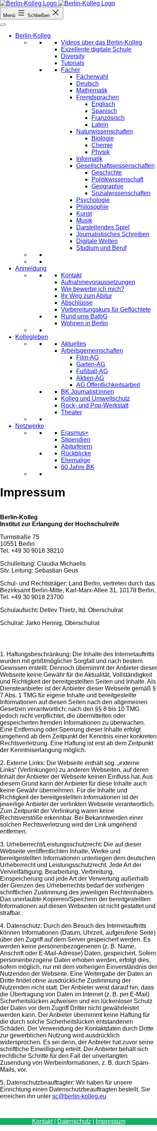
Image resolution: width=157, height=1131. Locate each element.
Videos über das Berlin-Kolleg (101, 42)
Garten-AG (90, 364)
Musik (84, 220)
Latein (99, 124)
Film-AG (87, 357)
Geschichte (106, 172)
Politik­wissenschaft (117, 179)
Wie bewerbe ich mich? (92, 289)
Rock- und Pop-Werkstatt (94, 405)
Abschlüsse (77, 302)
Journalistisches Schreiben (112, 234)
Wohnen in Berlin (84, 323)
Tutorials (72, 63)
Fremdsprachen (97, 97)
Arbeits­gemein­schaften (92, 350)
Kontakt (71, 275)
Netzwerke (29, 426)
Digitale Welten (97, 241)
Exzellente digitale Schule (96, 49)
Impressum (110, 1121)
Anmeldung (30, 268)
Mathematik (91, 90)
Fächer (70, 70)
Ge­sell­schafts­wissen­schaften (115, 165)
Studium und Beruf (101, 248)
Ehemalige (75, 460)
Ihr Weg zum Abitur (86, 296)
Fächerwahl (92, 76)
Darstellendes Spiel (103, 227)
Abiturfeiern (76, 446)
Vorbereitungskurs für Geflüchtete (106, 309)
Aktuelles (73, 343)
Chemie (102, 145)
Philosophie (92, 207)
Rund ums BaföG (84, 316)
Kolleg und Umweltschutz (95, 398)
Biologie (102, 138)
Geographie (107, 186)
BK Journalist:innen (87, 391)
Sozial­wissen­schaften (121, 193)
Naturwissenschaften (104, 131)
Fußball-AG (92, 371)
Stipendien (75, 439)
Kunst (84, 213)
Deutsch (87, 83)
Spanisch (104, 111)
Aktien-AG (90, 378)
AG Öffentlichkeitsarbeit (108, 385)
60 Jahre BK (78, 467)
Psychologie (93, 200)
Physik (100, 152)
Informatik (89, 159)
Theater (71, 412)
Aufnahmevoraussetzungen (98, 282)
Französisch (108, 118)
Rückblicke (76, 453)
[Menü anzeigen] (3, 25)
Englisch (103, 104)
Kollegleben (31, 337)
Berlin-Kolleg (33, 35)
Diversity (73, 56)
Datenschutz (74, 1121)
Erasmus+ (74, 432)
